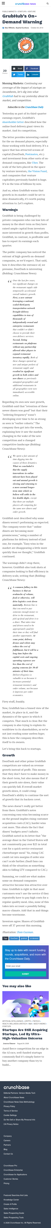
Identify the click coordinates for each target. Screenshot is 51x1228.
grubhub (24, 938)
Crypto (28, 1021)
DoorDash (14, 938)
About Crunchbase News (14, 1097)
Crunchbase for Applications (15, 1174)
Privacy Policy (9, 1106)
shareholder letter (13, 122)
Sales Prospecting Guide (14, 1213)
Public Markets (9, 11)
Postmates (31, 154)
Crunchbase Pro (10, 1165)
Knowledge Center (11, 1199)
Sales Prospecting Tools (14, 1217)
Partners (7, 1145)
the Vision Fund (37, 171)
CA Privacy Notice (11, 1124)
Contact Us (8, 1153)
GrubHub (7, 96)
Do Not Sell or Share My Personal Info (19, 1119)
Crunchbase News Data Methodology (19, 1101)
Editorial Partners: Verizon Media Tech (19, 1093)
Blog (5, 1149)
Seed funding (40, 1024)
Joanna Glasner (9, 1043)
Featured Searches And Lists (16, 1195)
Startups (22, 11)
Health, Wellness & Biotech (14, 1024)
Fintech (36, 1021)
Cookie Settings (10, 1115)
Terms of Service (11, 1110)
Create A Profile (10, 1204)
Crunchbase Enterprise (13, 1170)
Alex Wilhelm (10, 28)
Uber (35, 162)
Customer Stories (11, 1179)
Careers (7, 1140)
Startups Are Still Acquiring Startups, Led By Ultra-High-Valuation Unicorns (25, 1034)
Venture (32, 11)
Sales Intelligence (11, 1208)
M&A (30, 1024)
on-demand (34, 938)
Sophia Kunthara (22, 28)
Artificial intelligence (12, 1021)
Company (8, 1136)
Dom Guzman (25, 932)
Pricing (6, 1183)
